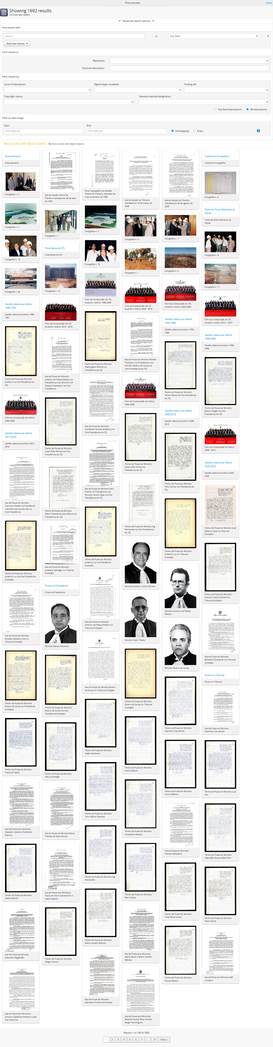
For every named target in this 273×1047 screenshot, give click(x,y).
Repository (99, 60)
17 (154, 1039)
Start (6, 125)
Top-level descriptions (229, 109)
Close (269, 2)
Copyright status (13, 96)
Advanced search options (136, 21)
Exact (200, 131)
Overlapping (182, 131)
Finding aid (190, 84)
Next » (164, 1039)
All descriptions (258, 109)
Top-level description (93, 68)
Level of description (15, 84)
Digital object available (106, 84)
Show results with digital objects (67, 143)
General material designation (155, 96)
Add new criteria (15, 43)
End (89, 125)
